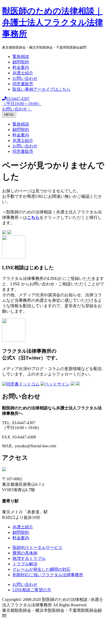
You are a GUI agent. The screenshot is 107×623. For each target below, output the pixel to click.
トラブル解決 (24, 564)
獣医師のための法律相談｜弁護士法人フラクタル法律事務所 (52, 22)
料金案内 (20, 67)
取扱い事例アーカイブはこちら (41, 89)
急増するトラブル (29, 558)
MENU (9, 115)
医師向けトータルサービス (37, 547)
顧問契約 (20, 62)
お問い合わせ (24, 78)
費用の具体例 (24, 553)
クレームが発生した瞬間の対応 (41, 569)
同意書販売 (22, 84)
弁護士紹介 (22, 73)
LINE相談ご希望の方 (31, 590)
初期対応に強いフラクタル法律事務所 (47, 575)
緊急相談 (20, 56)
